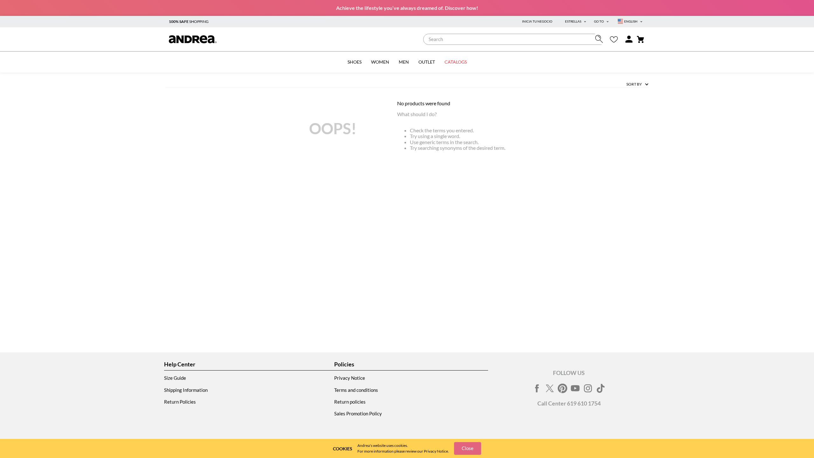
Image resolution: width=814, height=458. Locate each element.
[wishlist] (614, 39)
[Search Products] (600, 39)
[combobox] (514, 39)
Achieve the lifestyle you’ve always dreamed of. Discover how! (407, 8)
